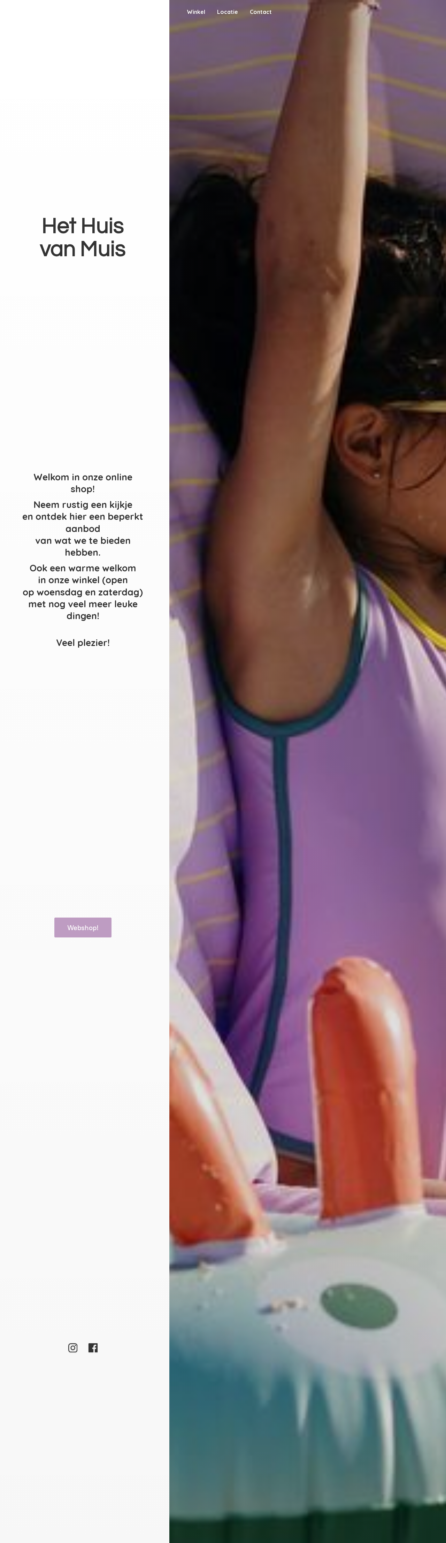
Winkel (196, 11)
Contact (261, 11)
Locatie (227, 11)
